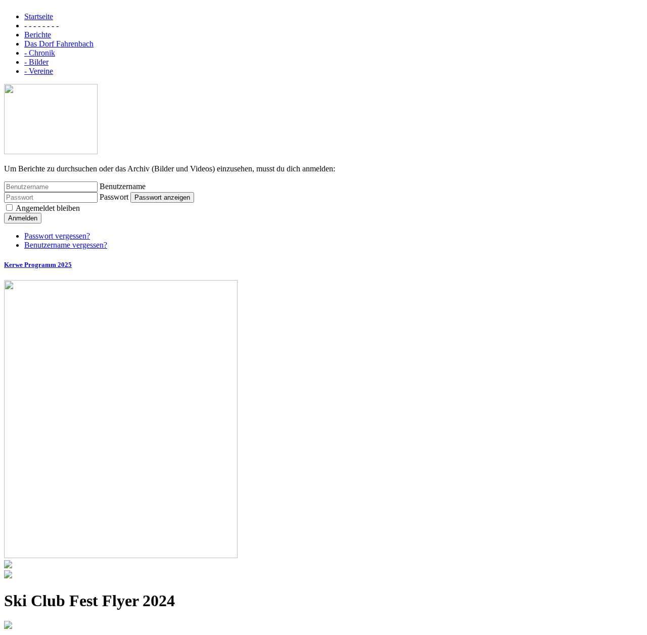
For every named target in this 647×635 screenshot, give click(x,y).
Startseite (38, 16)
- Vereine (38, 71)
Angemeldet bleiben (47, 208)
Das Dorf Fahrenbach (59, 43)
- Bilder (36, 62)
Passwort (114, 197)
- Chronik (39, 53)
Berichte (37, 34)
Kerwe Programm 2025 (38, 264)
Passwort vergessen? (57, 236)
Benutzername (123, 186)
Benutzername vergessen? (65, 245)
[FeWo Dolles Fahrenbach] (51, 151)
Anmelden (22, 218)
